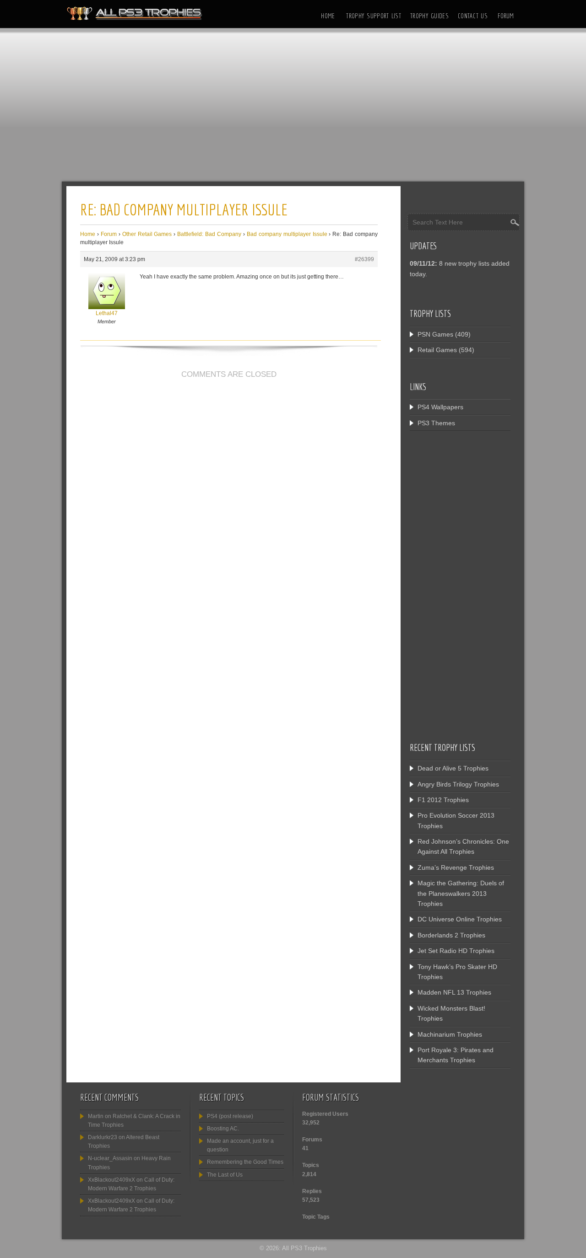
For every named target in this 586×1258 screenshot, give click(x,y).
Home (328, 16)
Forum (506, 16)
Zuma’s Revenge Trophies (456, 867)
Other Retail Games (147, 234)
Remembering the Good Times (245, 1162)
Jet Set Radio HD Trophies (456, 950)
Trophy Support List (373, 16)
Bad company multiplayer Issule (287, 234)
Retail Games (437, 349)
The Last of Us (225, 1175)
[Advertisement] (293, 107)
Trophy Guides (429, 16)
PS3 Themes (436, 423)
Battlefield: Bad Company (209, 234)
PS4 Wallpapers (440, 407)
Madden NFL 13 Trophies (454, 992)
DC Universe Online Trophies (460, 919)
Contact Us (473, 16)
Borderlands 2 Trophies (451, 935)
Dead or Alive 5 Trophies (453, 768)
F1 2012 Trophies (443, 799)
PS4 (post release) (230, 1116)
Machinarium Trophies (450, 1034)
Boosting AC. (223, 1128)
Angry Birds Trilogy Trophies (458, 784)
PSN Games (435, 334)
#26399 (364, 259)
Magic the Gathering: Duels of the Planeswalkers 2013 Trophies (461, 893)
